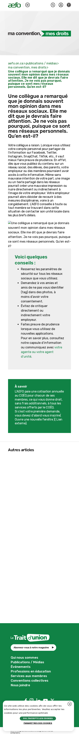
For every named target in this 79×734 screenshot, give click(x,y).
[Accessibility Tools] (69, 5)
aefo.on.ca (15, 63)
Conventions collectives (29, 680)
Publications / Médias (27, 662)
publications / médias (41, 63)
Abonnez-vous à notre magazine (31, 647)
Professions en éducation (31, 671)
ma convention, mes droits (27, 67)
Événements (20, 667)
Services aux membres (29, 676)
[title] (14, 4)
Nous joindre (20, 685)
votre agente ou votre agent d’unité (41, 352)
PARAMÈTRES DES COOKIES (38, 723)
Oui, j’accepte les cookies (38, 718)
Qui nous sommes (24, 657)
